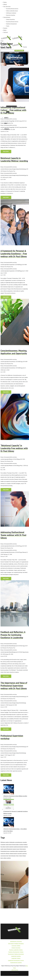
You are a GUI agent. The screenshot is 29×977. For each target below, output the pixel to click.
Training (20, 855)
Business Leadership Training (16, 950)
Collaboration (12, 842)
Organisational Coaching (16, 962)
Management (9, 849)
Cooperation (3, 844)
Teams (17, 855)
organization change (22, 851)
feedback (25, 844)
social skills (19, 853)
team (7, 855)
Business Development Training (16, 952)
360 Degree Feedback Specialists (16, 943)
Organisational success (5, 851)
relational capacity (13, 853)
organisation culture (14, 851)
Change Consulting (16, 947)
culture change (9, 844)
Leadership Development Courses (16, 960)
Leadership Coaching (16, 956)
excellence (21, 844)
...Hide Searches (14, 970)
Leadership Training (15, 958)
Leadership (11, 846)
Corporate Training (16, 945)
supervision (24, 853)
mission (17, 849)
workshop (9, 858)
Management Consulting (16, 941)
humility (7, 846)
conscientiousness (18, 842)
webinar (4, 858)
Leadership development (18, 846)
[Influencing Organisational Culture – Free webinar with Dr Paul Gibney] (8, 826)
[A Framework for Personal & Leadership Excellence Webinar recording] (8, 809)
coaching (7, 842)
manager (14, 849)
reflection (7, 853)
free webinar (3, 846)
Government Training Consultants (16, 954)
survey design (3, 855)
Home (11, 62)
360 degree (3, 842)
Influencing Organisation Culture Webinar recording (15, 796)
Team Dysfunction (12, 855)
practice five (3, 853)
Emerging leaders (15, 844)
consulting (25, 842)
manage (5, 849)
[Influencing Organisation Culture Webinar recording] (8, 794)
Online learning (23, 849)
